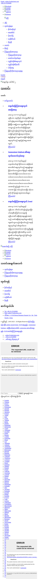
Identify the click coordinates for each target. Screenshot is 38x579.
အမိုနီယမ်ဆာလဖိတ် (13, 328)
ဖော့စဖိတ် (11, 32)
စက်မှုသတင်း (8, 100)
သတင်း (6, 45)
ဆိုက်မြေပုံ (31, 321)
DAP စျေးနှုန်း (23, 325)
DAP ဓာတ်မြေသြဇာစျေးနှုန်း (13, 331)
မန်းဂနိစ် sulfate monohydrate (9, 325)
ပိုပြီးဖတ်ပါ (11, 147)
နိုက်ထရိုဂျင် (12, 29)
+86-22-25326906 (6, 3)
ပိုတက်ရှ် (10, 35)
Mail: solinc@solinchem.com (12, 313)
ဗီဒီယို (6, 48)
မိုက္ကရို (10, 42)
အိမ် (5, 23)
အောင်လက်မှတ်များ (14, 58)
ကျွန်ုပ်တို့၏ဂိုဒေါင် (14, 64)
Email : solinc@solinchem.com (10, 1)
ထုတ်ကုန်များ (8, 26)
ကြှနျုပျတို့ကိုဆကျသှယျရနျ (13, 71)
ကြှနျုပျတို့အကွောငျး (11, 51)
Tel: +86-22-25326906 (11, 311)
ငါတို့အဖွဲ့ (11, 67)
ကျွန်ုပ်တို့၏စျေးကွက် (15, 61)
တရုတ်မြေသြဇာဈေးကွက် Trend (20, 201)
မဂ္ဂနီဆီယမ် (11, 39)
